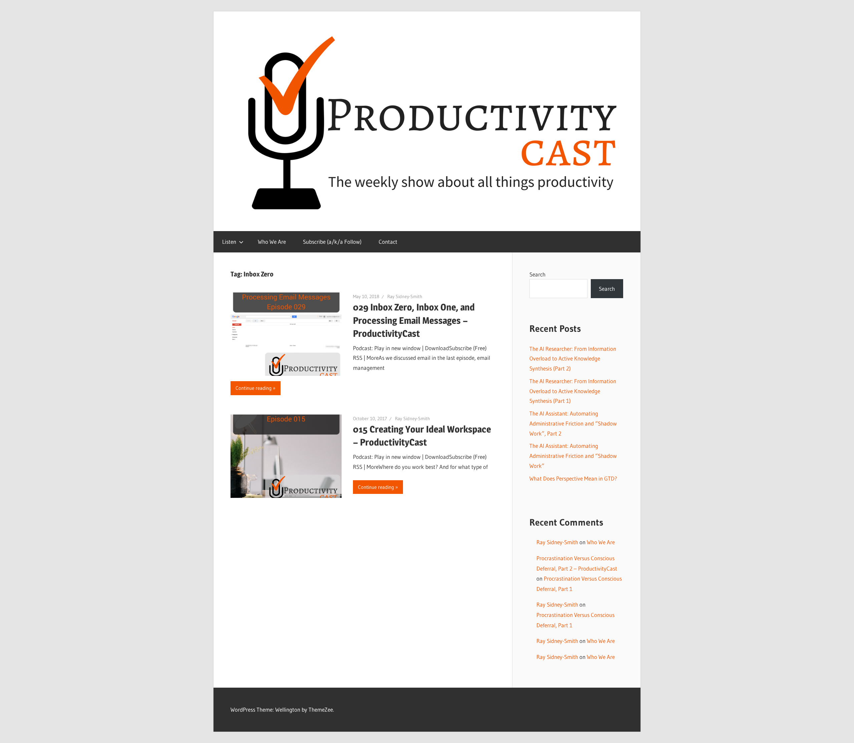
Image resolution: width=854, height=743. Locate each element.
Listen (229, 241)
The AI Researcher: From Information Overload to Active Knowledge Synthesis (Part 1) (572, 391)
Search (537, 274)
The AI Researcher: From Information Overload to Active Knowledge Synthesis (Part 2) (572, 358)
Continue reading (254, 388)
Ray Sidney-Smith (404, 296)
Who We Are (272, 241)
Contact (388, 241)
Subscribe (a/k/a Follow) (332, 241)
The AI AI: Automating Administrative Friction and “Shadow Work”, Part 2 (573, 423)
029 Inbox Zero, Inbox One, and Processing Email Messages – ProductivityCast (414, 320)
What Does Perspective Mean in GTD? (573, 478)
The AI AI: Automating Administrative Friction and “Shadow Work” (573, 455)
